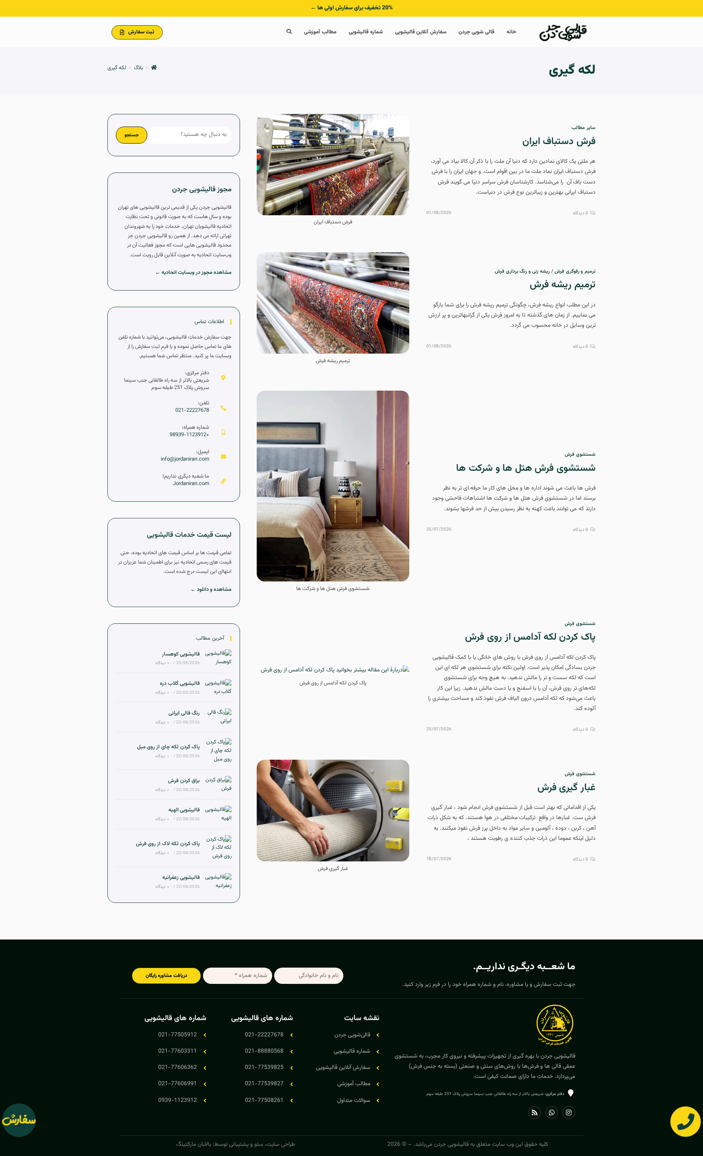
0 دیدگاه (580, 213)
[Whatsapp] (551, 1112)
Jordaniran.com (191, 484)
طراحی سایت (280, 1144)
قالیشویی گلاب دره (180, 684)
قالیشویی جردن (451, 1144)
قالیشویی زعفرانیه (181, 878)
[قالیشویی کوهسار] (217, 658)
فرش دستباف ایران (559, 141)
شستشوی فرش (580, 454)
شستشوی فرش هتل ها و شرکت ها (526, 468)
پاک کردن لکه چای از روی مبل (168, 747)
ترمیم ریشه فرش (563, 285)
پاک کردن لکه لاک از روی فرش (168, 844)
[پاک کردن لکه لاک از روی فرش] (217, 848)
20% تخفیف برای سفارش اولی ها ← (351, 8)
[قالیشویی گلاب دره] (217, 687)
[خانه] (154, 68)
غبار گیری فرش (566, 787)
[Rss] (534, 1112)
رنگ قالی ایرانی (184, 713)
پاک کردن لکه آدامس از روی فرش (530, 637)
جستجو (131, 135)
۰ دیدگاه (161, 663)
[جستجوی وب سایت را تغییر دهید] (289, 32)
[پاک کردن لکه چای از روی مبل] (217, 750)
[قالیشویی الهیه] (217, 814)
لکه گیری (116, 68)
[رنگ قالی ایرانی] (217, 717)
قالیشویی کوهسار (181, 654)
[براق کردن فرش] (217, 784)
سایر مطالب (584, 127)
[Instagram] (568, 1112)
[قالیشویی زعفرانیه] (217, 881)
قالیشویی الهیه (184, 810)
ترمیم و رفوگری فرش (575, 271)
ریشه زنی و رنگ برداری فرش (522, 271)
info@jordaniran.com (185, 459)
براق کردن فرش (184, 781)
